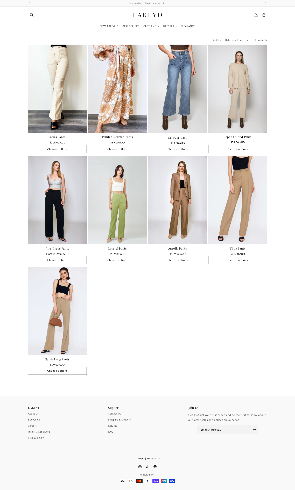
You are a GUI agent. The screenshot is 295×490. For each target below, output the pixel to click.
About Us (33, 413)
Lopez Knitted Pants (237, 137)
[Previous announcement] (29, 3)
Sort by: (217, 40)
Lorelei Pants (117, 248)
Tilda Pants (237, 248)
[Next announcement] (266, 3)
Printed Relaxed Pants (117, 137)
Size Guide (34, 419)
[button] (32, 15)
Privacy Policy (36, 437)
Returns (112, 425)
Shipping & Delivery (119, 419)
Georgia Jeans (177, 137)
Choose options (57, 149)
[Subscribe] (254, 429)
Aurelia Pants (177, 248)
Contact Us (114, 413)
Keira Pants (57, 137)
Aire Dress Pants (57, 248)
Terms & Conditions (39, 431)
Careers (32, 425)
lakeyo (152, 475)
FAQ (110, 431)
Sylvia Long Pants (57, 359)
